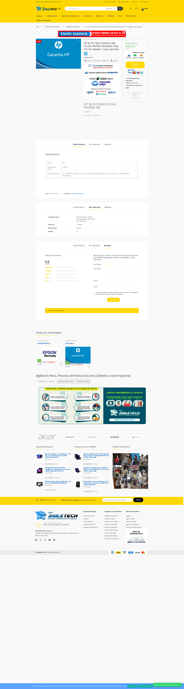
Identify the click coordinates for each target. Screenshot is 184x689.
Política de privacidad (110, 527)
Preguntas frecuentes (110, 516)
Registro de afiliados (44, 20)
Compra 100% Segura (111, 530)
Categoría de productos (90, 527)
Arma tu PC (87, 16)
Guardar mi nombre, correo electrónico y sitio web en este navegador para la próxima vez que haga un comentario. (117, 293)
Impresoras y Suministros (70, 16)
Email (95, 286)
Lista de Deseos (88, 521)
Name (95, 281)
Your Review (97, 269)
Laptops (39, 16)
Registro (128, 516)
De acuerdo (132, 686)
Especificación (79, 144)
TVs (120, 16)
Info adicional (94, 144)
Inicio (37, 27)
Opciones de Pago (110, 533)
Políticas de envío (109, 519)
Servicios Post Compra (111, 521)
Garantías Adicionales (72, 27)
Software (111, 16)
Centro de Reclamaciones (134, 527)
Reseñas (107, 144)
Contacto (86, 519)
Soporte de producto (132, 524)
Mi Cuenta (145, 2)
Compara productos (89, 524)
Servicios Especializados (52, 27)
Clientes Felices (131, 16)
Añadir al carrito (136, 65)
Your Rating (96, 264)
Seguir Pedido (125, 2)
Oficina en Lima (111, 2)
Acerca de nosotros (89, 516)
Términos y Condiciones (111, 539)
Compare (136, 98)
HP (77, 231)
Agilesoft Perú (42, 552)
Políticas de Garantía (110, 524)
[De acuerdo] (182, 686)
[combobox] (84, 9)
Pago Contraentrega (110, 536)
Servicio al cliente (131, 521)
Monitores (99, 16)
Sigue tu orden (130, 519)
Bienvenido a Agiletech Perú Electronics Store (49, 2)
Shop (135, 2)
